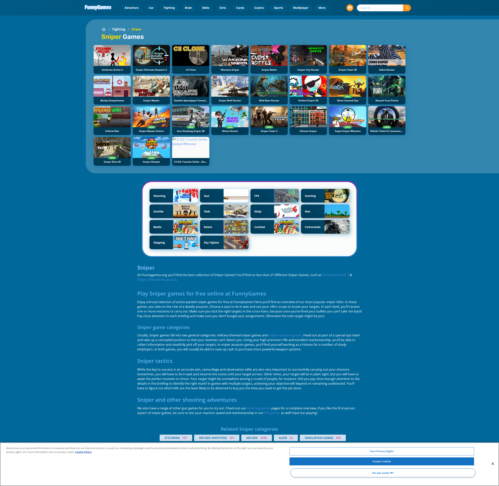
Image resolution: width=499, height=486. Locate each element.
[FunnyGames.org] (103, 29)
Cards (240, 7)
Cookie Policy (83, 452)
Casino (259, 7)
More (322, 7)
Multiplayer (300, 7)
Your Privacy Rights (382, 451)
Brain (188, 7)
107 (184, 438)
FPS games (272, 413)
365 (338, 438)
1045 (263, 438)
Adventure (132, 7)
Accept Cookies (381, 461)
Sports (278, 7)
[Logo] (98, 8)
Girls (222, 7)
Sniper (136, 29)
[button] (349, 7)
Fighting (169, 7)
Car (151, 7)
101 (231, 438)
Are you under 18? (383, 473)
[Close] (492, 464)
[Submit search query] (407, 7)
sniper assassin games (285, 335)
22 (291, 438)
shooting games (259, 408)
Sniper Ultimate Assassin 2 (156, 279)
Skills (205, 7)
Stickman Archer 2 (335, 275)
